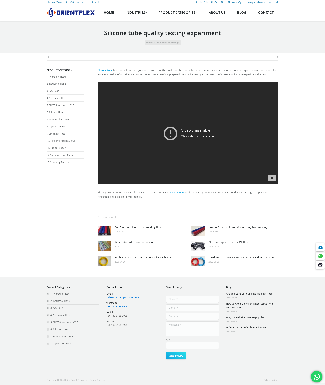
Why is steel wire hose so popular (134, 242)
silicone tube (176, 192)
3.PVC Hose (53, 90)
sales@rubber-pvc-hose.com (252, 2)
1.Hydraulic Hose (56, 76)
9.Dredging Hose (56, 133)
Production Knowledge (167, 42)
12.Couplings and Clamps (61, 155)
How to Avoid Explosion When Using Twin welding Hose (241, 227)
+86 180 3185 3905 (211, 2)
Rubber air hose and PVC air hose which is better (143, 257)
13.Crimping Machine (59, 162)
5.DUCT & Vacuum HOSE (60, 105)
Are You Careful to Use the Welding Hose (138, 227)
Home (149, 42)
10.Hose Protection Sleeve (61, 140)
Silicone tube (105, 70)
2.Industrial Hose (56, 83)
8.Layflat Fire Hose (57, 126)
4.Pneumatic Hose (57, 98)
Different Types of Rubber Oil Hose (228, 242)
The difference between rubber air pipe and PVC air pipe (241, 257)
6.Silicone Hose (55, 112)
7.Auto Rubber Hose (58, 119)
